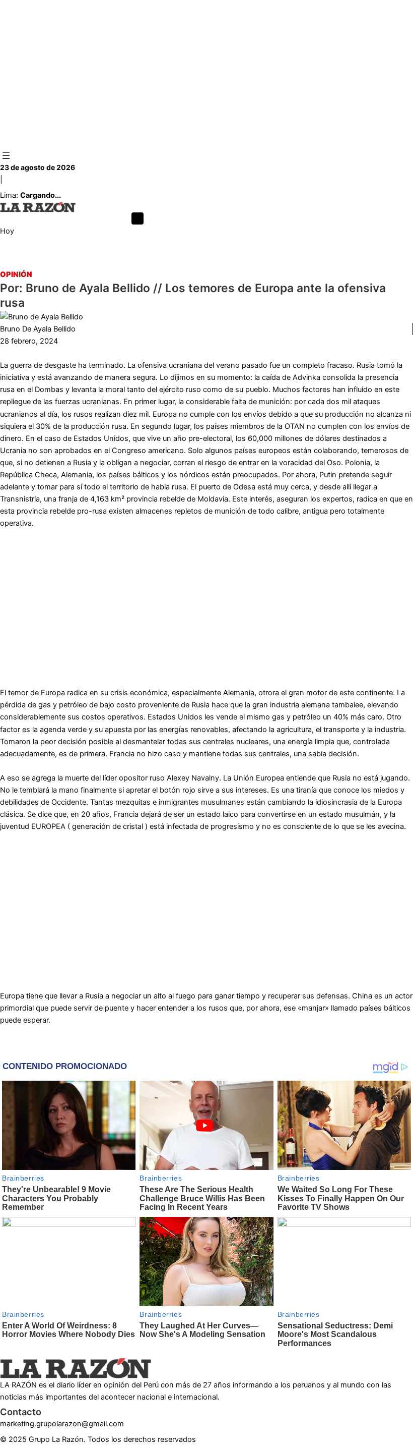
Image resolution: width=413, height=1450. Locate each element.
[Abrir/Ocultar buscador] (137, 218)
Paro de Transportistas (184, 262)
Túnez (239, 262)
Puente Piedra (115, 262)
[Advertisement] (206, 74)
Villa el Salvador (341, 262)
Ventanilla (15, 262)
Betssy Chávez (282, 262)
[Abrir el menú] (6, 155)
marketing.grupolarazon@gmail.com (62, 1423)
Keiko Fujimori (61, 262)
